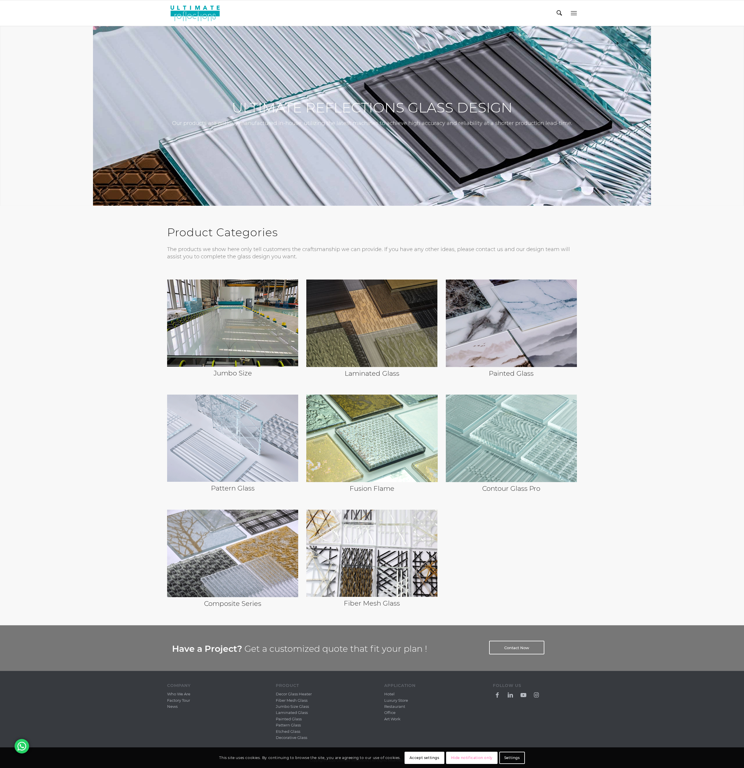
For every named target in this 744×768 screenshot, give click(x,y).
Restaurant (394, 706)
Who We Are (178, 694)
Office (390, 712)
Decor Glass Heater (294, 694)
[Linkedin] (510, 694)
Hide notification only (472, 758)
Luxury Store (396, 700)
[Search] (560, 13)
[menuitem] (560, 13)
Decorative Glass (291, 737)
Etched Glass (288, 731)
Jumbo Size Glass (292, 706)
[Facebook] (497, 694)
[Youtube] (523, 694)
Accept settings (424, 758)
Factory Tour (178, 700)
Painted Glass (289, 719)
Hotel (389, 694)
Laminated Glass (292, 712)
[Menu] (574, 13)
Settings (512, 758)
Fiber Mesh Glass (372, 603)
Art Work (392, 719)
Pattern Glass (288, 725)
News (172, 706)
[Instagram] (536, 694)
